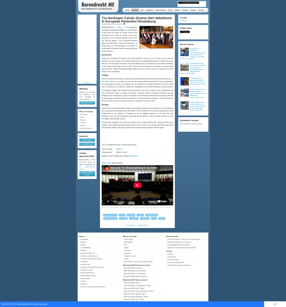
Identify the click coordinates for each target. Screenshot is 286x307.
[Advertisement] (87, 48)
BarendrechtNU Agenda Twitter (135, 294)
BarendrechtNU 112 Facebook (135, 273)
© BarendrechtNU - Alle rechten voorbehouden (184, 239)
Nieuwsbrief (83, 114)
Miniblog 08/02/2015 (87, 103)
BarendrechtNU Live (87, 253)
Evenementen (161, 10)
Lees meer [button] (43, 304)
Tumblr (126, 259)
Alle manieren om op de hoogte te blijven (138, 261)
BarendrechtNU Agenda (87, 174)
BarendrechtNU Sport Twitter (134, 299)
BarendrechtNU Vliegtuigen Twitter (136, 296)
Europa (141, 215)
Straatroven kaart (86, 270)
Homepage (84, 239)
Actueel (135, 10)
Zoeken (193, 10)
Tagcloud (83, 284)
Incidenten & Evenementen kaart (92, 267)
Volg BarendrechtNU (86, 128)
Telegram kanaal (130, 256)
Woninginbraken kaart (88, 275)
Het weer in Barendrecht (89, 256)
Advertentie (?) (87, 83)
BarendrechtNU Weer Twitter (134, 288)
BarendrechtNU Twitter (132, 283)
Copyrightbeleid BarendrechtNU (178, 245)
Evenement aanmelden (175, 262)
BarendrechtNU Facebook (133, 268)
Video (120, 27)
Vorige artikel (131, 225)
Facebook (83, 123)
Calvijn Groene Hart (110, 215)
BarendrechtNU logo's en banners (179, 242)
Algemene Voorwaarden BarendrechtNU (181, 247)
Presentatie (134, 218)
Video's (177, 10)
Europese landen (152, 215)
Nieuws (83, 245)
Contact (201, 10)
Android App (128, 239)
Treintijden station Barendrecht (91, 259)
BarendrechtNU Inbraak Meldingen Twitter (139, 291)
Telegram (83, 120)
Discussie (131, 215)
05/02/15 (119, 149)
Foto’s (126, 27)
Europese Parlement (110, 218)
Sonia (109, 163)
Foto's (170, 10)
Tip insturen (171, 257)
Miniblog (83, 250)
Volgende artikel (143, 225)
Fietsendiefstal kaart (87, 273)
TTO (154, 218)
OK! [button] (275, 304)
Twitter (82, 117)
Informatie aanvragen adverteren (179, 265)
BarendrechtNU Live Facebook (135, 271)
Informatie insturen (87, 144)
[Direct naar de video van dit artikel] (124, 24)
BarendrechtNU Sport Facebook (135, 276)
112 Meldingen (85, 247)
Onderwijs (134, 156)
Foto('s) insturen (173, 259)
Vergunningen (85, 278)
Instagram (83, 125)
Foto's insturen (87, 140)
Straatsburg (145, 218)
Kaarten (185, 10)
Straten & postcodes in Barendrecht (93, 287)
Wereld (162, 218)
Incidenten (149, 10)
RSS (125, 245)
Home (127, 10)
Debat (122, 215)
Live (142, 10)
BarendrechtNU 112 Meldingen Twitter (137, 285)
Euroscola (123, 218)
